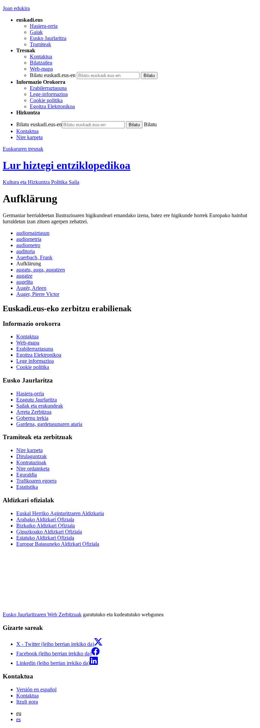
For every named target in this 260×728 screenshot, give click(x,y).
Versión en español (36, 689)
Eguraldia (26, 475)
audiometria (28, 239)
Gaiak (36, 32)
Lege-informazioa (49, 94)
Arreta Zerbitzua (33, 412)
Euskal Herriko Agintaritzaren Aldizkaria (60, 513)
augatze (24, 276)
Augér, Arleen (31, 288)
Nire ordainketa (32, 468)
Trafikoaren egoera (36, 481)
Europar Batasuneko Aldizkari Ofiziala (57, 544)
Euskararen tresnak (23, 149)
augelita (24, 282)
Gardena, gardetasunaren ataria (49, 424)
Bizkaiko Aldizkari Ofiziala (45, 525)
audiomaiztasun (32, 233)
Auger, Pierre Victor (37, 294)
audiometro (28, 245)
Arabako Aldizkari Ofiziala (45, 519)
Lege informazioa (35, 361)
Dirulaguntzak (31, 456)
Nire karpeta (29, 137)
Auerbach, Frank (34, 257)
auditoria (25, 251)
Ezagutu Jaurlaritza (36, 400)
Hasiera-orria (44, 26)
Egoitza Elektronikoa (52, 106)
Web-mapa (41, 69)
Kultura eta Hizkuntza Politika (41, 182)
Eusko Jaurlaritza (48, 38)
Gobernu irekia (32, 418)
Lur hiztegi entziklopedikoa (66, 165)
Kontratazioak (31, 462)
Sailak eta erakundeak (39, 406)
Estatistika (27, 487)
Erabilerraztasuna (48, 88)
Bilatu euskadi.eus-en (52, 75)
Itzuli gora (27, 702)
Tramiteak (40, 44)
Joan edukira (16, 8)
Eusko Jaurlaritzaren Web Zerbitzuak (42, 614)
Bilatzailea (41, 63)
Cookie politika (46, 100)
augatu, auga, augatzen (40, 270)
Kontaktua (41, 56)
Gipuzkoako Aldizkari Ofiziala (49, 532)
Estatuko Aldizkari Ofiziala (45, 538)
